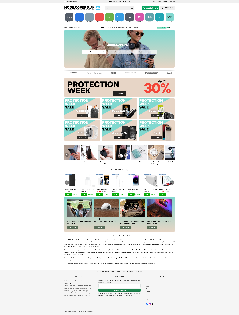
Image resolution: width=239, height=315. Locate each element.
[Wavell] (90, 73)
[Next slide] (172, 155)
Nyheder (78, 276)
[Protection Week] (119, 45)
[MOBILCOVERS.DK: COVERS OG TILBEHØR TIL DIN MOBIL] (79, 8)
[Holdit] (109, 73)
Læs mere (72, 227)
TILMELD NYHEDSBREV (119, 290)
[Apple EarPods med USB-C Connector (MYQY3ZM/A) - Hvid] (119, 180)
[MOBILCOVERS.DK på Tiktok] (152, 304)
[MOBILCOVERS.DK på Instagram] (150, 304)
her (131, 295)
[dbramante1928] (126, 73)
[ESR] (165, 73)
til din (134, 244)
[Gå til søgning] (132, 8)
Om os (155, 1)
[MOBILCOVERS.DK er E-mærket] (98, 8)
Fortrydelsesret (149, 288)
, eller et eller (118, 258)
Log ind (172, 1)
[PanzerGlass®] (148, 73)
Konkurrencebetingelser (151, 296)
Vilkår (147, 286)
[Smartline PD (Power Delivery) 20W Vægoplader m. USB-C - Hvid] (151, 180)
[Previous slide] (67, 155)
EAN (147, 283)
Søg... (147, 299)
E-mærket (116, 263)
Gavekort (148, 291)
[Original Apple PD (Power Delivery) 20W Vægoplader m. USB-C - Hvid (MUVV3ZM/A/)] (88, 180)
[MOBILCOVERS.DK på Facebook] (147, 304)
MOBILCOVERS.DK (100, 263)
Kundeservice (163, 1)
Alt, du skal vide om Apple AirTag (106, 221)
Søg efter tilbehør (145, 52)
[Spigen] (70, 73)
